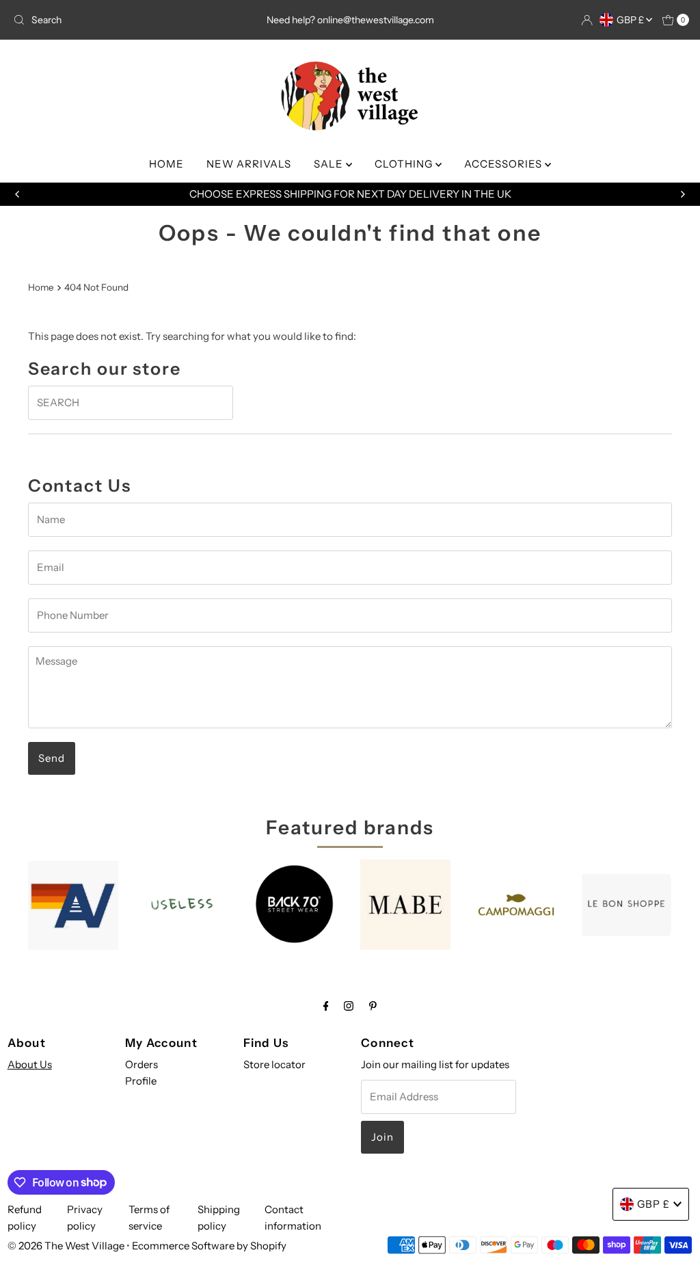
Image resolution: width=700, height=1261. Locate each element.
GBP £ (631, 20)
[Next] (682, 194)
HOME (166, 163)
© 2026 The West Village (66, 1245)
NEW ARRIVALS (248, 163)
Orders (141, 1064)
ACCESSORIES (504, 163)
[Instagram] (348, 1006)
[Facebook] (326, 1006)
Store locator (274, 1064)
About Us (30, 1064)
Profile (141, 1080)
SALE (330, 163)
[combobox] (118, 20)
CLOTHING (405, 163)
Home (41, 287)
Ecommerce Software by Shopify (209, 1245)
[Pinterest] (373, 1006)
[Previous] (17, 194)
